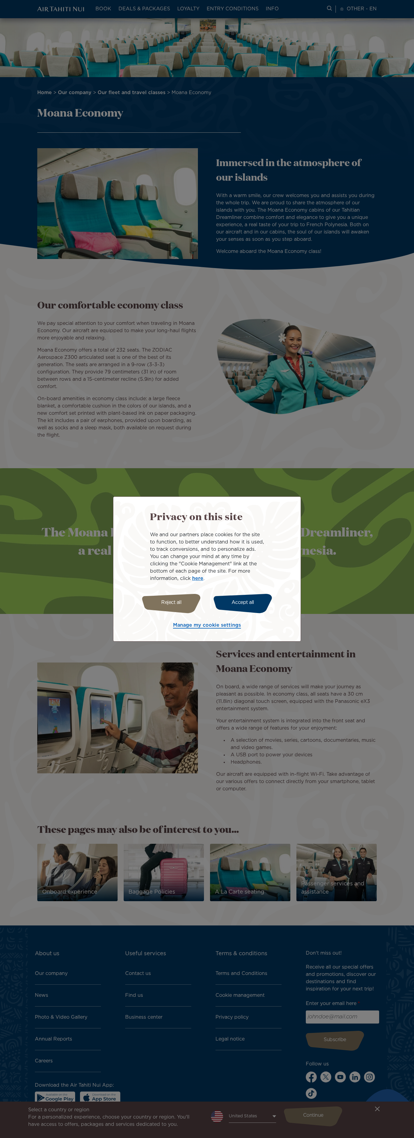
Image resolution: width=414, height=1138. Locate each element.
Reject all (171, 602)
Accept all (243, 602)
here (197, 578)
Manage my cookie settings (207, 625)
